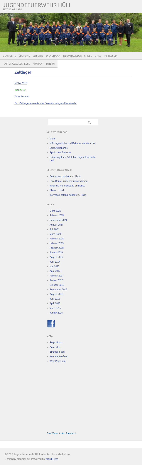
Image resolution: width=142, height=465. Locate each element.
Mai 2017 (54, 266)
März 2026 (55, 210)
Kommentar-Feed (59, 356)
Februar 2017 (57, 275)
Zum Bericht (21, 96)
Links (97, 56)
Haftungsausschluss (16, 64)
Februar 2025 (57, 215)
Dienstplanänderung (76, 181)
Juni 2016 (55, 298)
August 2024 (56, 224)
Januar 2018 (56, 252)
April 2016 (55, 303)
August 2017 (56, 257)
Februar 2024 (57, 238)
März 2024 (55, 234)
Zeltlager (22, 72)
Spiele (88, 56)
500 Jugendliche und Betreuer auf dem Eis (72, 143)
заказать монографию (62, 185)
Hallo (77, 176)
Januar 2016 (56, 312)
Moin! (52, 138)
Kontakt (38, 64)
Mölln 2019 (20, 83)
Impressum (110, 56)
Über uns (24, 56)
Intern (50, 64)
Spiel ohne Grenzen (60, 152)
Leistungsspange (59, 147)
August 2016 (56, 294)
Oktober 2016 (57, 285)
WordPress (51, 459)
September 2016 (58, 289)
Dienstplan (53, 56)
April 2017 (55, 271)
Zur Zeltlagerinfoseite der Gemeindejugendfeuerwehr (45, 103)
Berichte (38, 56)
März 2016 (55, 308)
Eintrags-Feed (57, 351)
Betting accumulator (60, 176)
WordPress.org (57, 361)
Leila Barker (56, 181)
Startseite (9, 56)
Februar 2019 (57, 243)
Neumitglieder (72, 56)
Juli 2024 (54, 229)
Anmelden (55, 347)
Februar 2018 (57, 247)
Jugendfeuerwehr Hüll (37, 5)
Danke (81, 185)
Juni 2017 (55, 261)
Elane (53, 190)
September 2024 (58, 220)
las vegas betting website (63, 195)
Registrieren (56, 342)
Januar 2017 (56, 280)
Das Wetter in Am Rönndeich (61, 433)
